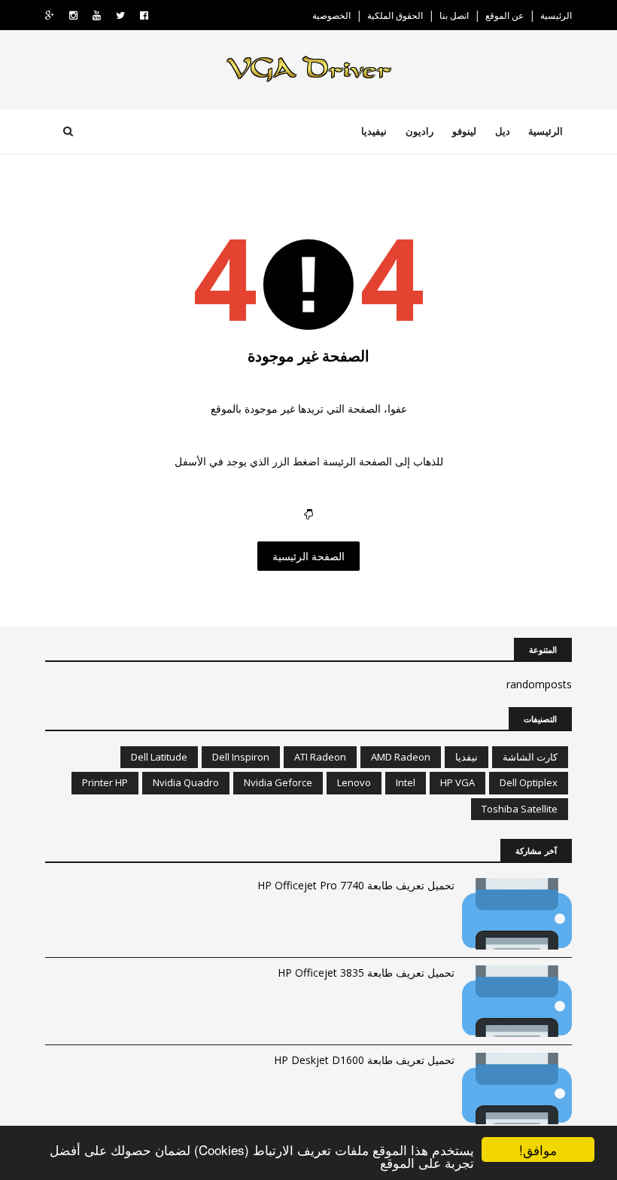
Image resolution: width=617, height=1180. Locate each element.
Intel (405, 782)
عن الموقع (504, 15)
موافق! (538, 1149)
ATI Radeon (320, 757)
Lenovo (354, 782)
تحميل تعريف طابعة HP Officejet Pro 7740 (355, 885)
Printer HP (105, 782)
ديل (502, 131)
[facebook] (144, 15)
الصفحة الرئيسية (308, 556)
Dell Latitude (159, 757)
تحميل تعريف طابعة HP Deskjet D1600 (364, 1060)
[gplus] (49, 15)
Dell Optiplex (529, 782)
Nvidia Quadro (186, 782)
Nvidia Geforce (278, 782)
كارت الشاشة (530, 757)
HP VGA (457, 782)
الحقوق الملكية (395, 15)
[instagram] (73, 15)
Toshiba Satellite (520, 809)
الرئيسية (556, 15)
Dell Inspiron (240, 757)
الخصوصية (331, 15)
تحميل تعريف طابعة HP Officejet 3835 (366, 972)
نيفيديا (374, 131)
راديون (419, 131)
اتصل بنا (454, 15)
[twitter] (120, 15)
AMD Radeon (400, 757)
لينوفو (464, 131)
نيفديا (466, 757)
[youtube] (97, 15)
